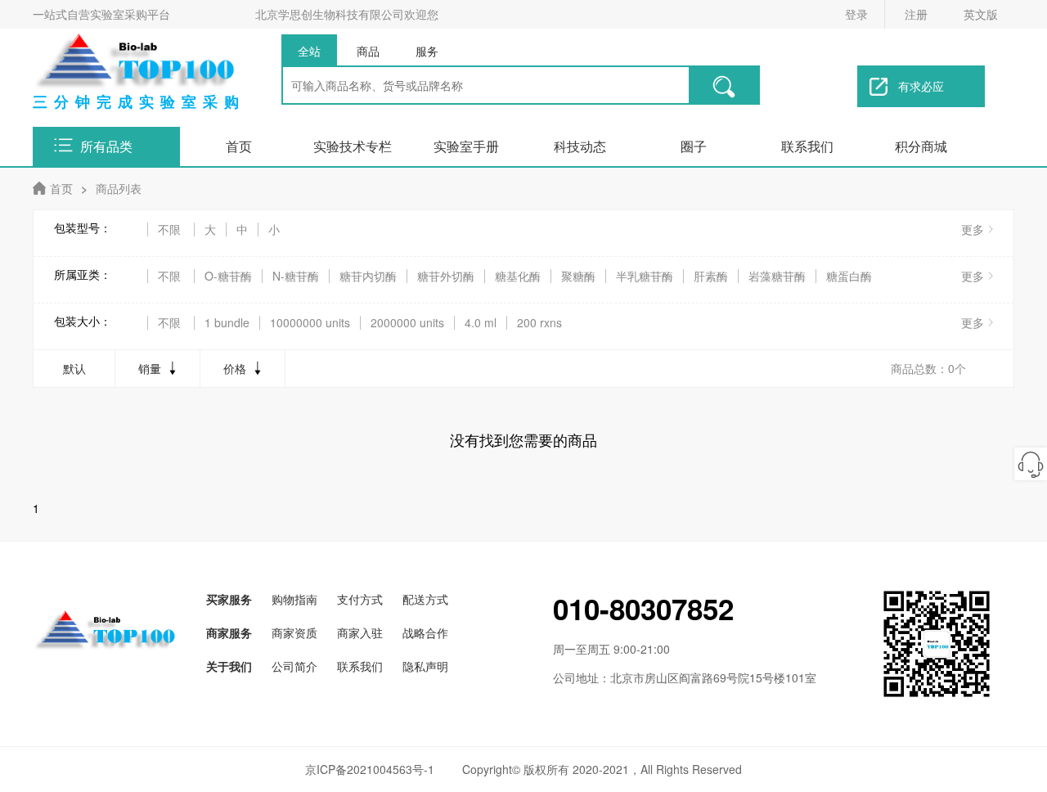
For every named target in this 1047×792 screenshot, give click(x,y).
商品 (368, 51)
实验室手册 (466, 146)
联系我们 (807, 146)
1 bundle (226, 323)
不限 (169, 229)
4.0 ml (481, 323)
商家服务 (229, 632)
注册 (916, 14)
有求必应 (921, 86)
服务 (427, 51)
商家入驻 (360, 632)
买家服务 (229, 599)
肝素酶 (711, 276)
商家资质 (294, 632)
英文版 (981, 14)
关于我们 (229, 666)
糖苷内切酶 (368, 276)
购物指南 (294, 599)
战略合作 (425, 632)
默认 (74, 368)
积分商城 (921, 146)
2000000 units (407, 323)
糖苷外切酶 (445, 276)
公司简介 (294, 666)
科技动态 (580, 146)
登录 (856, 14)
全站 (309, 51)
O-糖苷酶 (228, 276)
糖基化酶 (518, 276)
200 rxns (539, 323)
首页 (239, 146)
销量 (149, 368)
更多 (972, 229)
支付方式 (360, 599)
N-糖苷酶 (295, 276)
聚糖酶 (578, 276)
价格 (234, 368)
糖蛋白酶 (849, 276)
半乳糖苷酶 (644, 276)
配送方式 (425, 599)
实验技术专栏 (352, 146)
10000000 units (310, 323)
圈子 (694, 146)
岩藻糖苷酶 (777, 276)
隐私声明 (425, 666)
